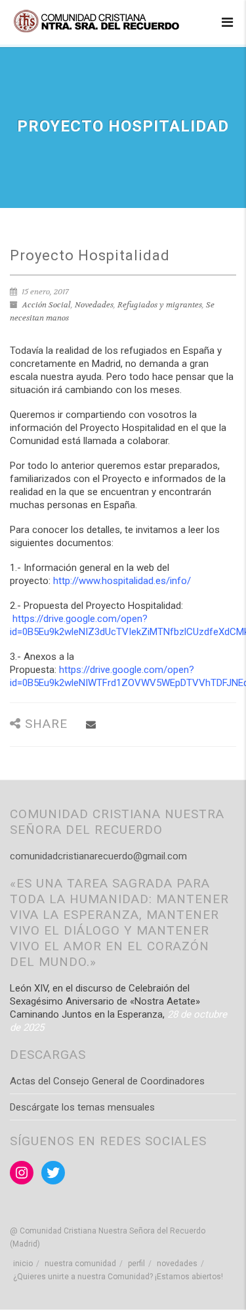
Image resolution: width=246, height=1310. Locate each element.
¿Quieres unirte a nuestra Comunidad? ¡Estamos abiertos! (118, 1276)
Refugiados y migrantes (159, 305)
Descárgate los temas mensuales (82, 1107)
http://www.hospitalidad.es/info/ (122, 581)
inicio (23, 1263)
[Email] (91, 725)
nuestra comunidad (80, 1263)
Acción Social (46, 305)
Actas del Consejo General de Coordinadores (107, 1081)
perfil (136, 1263)
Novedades (94, 305)
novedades (177, 1263)
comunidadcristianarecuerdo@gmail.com (98, 856)
